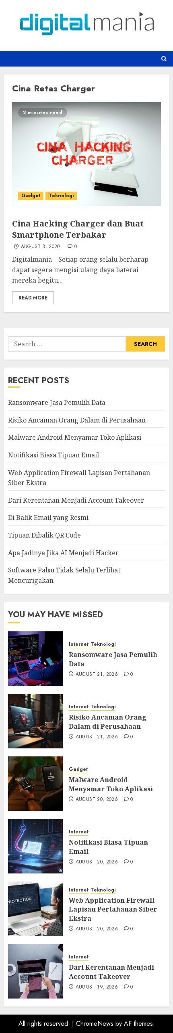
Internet (79, 644)
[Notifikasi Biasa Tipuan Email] (35, 846)
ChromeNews (94, 1023)
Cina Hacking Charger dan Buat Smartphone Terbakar (78, 229)
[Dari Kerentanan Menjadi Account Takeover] (35, 971)
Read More (33, 297)
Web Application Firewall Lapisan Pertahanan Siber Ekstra (113, 909)
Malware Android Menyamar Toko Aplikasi (74, 437)
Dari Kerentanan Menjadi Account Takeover (76, 500)
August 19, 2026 (97, 987)
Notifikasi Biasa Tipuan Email (53, 455)
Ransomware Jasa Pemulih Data (56, 402)
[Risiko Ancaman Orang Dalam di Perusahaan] (35, 721)
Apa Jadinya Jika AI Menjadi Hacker (63, 552)
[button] (164, 59)
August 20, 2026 (97, 799)
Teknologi (61, 195)
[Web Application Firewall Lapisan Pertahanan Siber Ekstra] (35, 908)
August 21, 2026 (97, 674)
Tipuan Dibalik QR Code (44, 535)
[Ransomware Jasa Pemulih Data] (35, 658)
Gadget (30, 195)
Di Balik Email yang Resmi (48, 517)
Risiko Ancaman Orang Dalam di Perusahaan (77, 420)
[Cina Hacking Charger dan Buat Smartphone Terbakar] (86, 154)
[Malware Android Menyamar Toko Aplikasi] (35, 783)
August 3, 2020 (40, 247)
